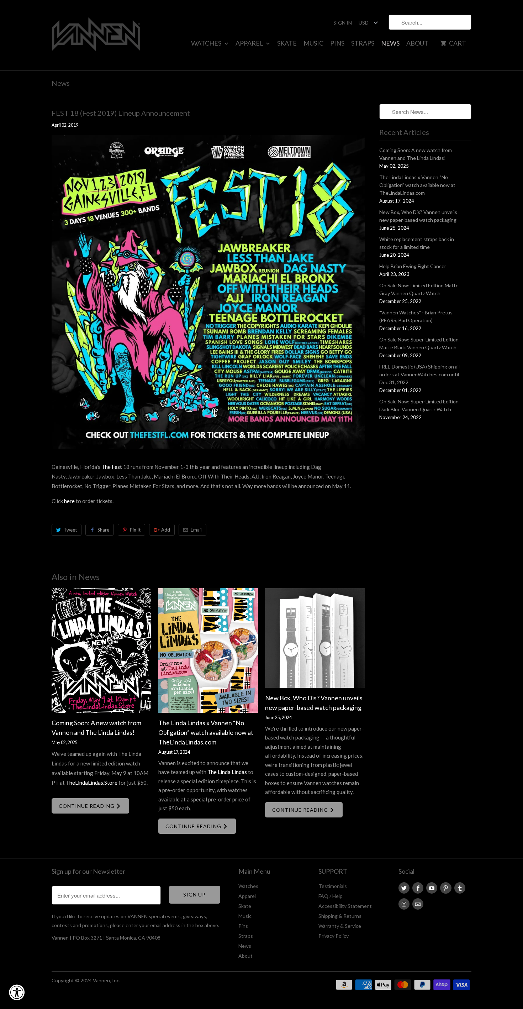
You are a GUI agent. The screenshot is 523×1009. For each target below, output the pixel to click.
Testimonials (332, 886)
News (390, 43)
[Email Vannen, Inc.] (417, 904)
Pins (337, 43)
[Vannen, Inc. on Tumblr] (459, 888)
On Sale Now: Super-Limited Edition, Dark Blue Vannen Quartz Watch (419, 405)
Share (103, 530)
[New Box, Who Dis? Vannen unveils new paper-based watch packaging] (315, 638)
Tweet (70, 530)
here (69, 501)
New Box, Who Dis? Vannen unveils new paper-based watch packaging (418, 216)
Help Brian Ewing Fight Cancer (412, 266)
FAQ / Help (330, 896)
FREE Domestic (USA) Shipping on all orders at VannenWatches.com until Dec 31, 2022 (419, 374)
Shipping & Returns (339, 916)
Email (196, 530)
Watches (206, 43)
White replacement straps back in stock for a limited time (416, 243)
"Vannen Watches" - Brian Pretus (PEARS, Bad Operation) (416, 316)
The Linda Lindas (227, 772)
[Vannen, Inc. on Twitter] (404, 888)
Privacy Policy (333, 936)
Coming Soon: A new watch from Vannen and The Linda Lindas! (415, 154)
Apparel (250, 43)
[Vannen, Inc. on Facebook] (417, 888)
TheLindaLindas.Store (91, 782)
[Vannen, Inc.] (96, 35)
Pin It (135, 530)
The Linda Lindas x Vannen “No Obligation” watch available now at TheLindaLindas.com (205, 732)
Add (165, 530)
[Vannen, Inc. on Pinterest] (445, 888)
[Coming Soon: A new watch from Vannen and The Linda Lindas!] (101, 650)
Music (313, 43)
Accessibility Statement (345, 906)
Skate (287, 43)
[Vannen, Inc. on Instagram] (404, 904)
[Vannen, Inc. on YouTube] (431, 888)
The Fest (111, 467)
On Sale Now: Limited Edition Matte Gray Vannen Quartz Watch (419, 289)
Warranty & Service (339, 926)
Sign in (342, 23)
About (417, 43)
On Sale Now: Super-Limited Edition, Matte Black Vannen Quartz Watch (419, 343)
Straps (362, 43)
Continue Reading (87, 806)
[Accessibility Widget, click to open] (16, 992)
